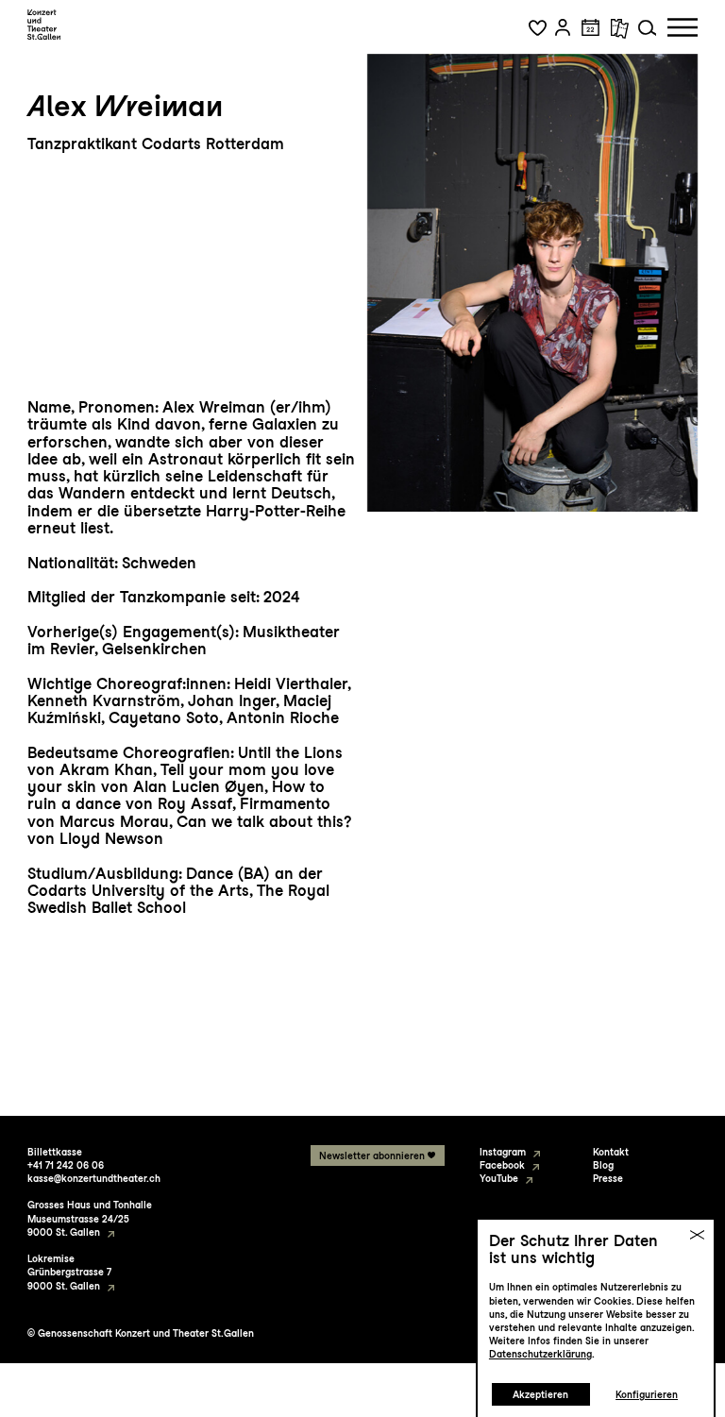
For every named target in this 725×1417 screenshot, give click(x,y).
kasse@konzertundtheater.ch (93, 1178)
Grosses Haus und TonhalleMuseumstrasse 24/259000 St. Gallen (89, 1218)
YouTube (499, 1178)
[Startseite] (43, 24)
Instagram (503, 1151)
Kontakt (611, 1151)
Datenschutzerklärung (540, 1353)
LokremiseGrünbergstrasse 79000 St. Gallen (69, 1271)
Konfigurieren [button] (646, 1394)
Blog (603, 1165)
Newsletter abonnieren (372, 1155)
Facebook (502, 1165)
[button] (538, 27)
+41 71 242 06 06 (65, 1165)
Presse (608, 1178)
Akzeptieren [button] (540, 1394)
